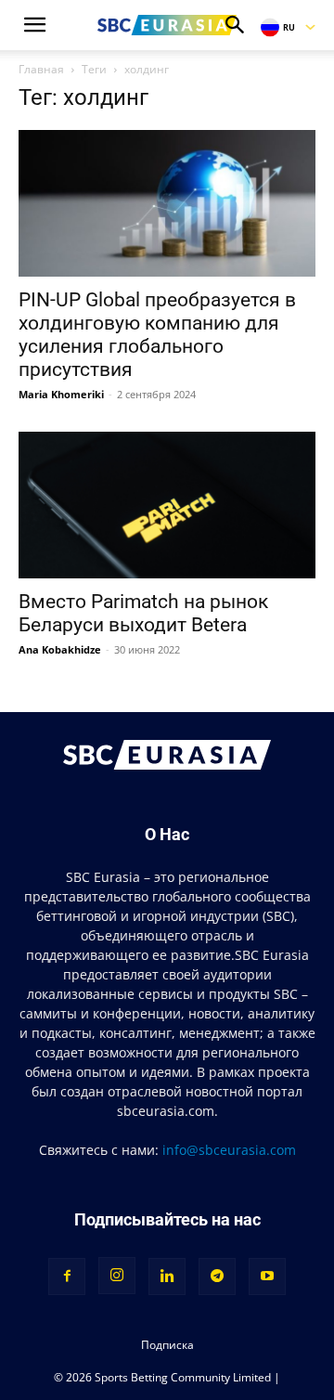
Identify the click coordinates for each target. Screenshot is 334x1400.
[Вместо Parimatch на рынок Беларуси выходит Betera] (167, 505)
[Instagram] (116, 1275)
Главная (41, 69)
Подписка (167, 1345)
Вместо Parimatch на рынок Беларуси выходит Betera (143, 613)
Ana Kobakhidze (60, 649)
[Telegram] (217, 1276)
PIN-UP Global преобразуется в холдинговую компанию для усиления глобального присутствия (157, 335)
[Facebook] (66, 1276)
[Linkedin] (167, 1276)
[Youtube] (267, 1276)
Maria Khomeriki (61, 394)
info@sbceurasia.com (229, 1150)
